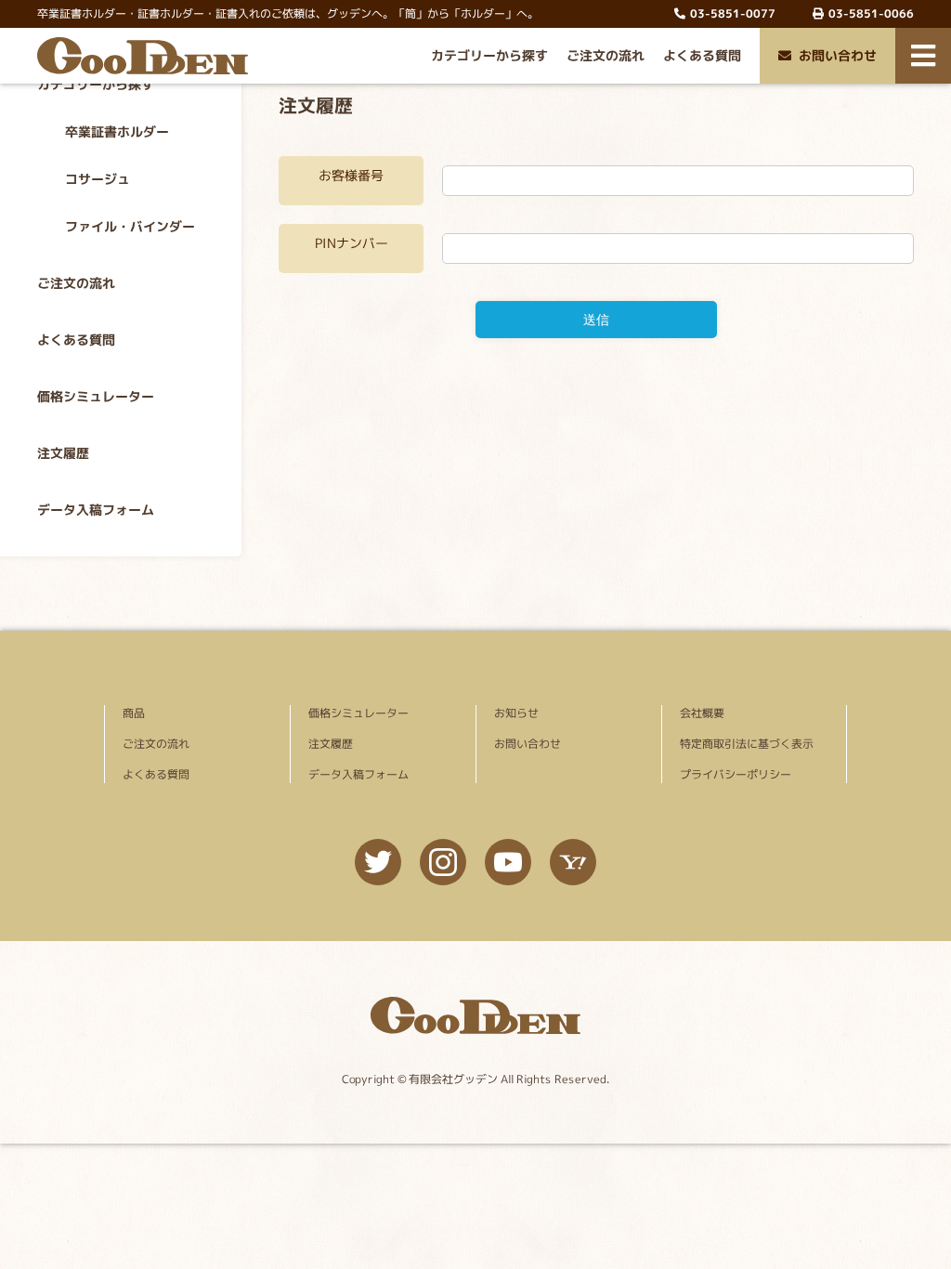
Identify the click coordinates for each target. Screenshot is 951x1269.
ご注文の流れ (606, 55)
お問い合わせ (838, 55)
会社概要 (702, 713)
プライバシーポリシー (735, 774)
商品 (134, 713)
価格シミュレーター (95, 396)
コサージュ (97, 179)
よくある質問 (702, 55)
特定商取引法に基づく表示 (747, 744)
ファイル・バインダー (130, 226)
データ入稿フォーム (95, 509)
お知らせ (516, 713)
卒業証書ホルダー (117, 131)
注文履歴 (63, 453)
